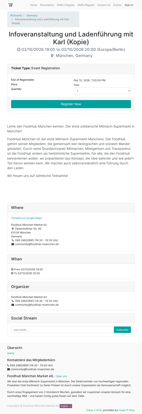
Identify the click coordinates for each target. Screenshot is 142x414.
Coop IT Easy (127, 410)
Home (10, 353)
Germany (31, 15)
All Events (16, 15)
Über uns (61, 376)
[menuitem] (34, 4)
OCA (99, 410)
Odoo (89, 410)
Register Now (71, 104)
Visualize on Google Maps (26, 217)
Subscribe (122, 329)
